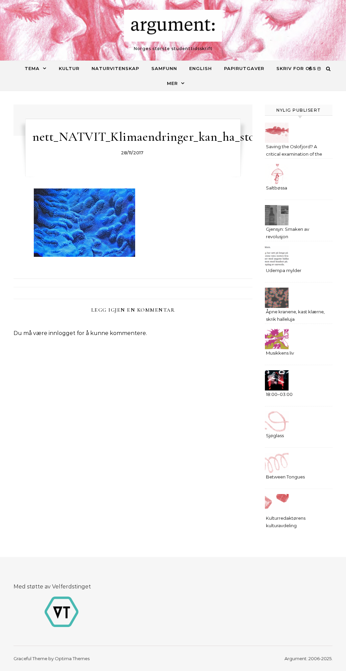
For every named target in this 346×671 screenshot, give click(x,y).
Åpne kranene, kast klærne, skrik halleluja (295, 315)
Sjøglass (275, 435)
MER (172, 83)
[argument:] (173, 27)
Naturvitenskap (115, 68)
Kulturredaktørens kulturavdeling (285, 521)
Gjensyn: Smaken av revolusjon (287, 232)
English (200, 68)
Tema (32, 68)
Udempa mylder (283, 270)
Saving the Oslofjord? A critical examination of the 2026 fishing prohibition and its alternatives (296, 151)
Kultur (69, 68)
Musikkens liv (280, 353)
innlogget (62, 333)
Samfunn (164, 68)
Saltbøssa (276, 188)
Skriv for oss (296, 68)
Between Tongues (285, 476)
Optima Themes (72, 658)
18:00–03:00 (279, 394)
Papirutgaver (244, 68)
